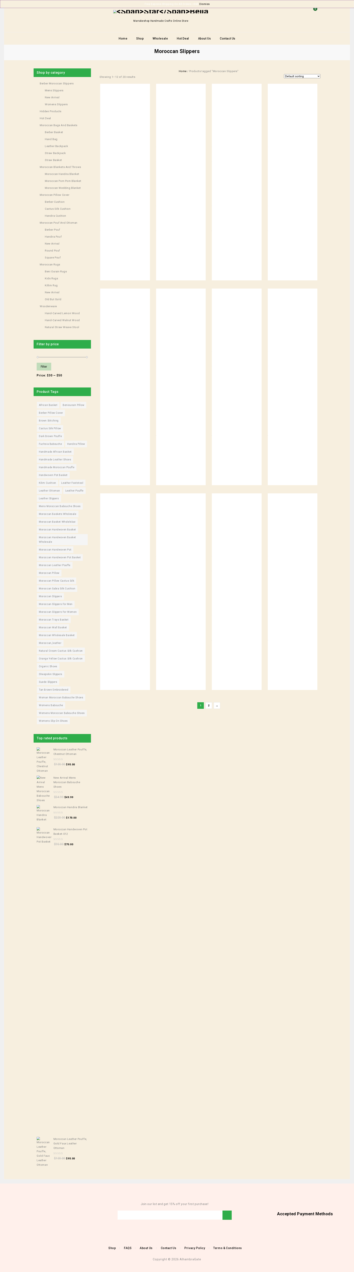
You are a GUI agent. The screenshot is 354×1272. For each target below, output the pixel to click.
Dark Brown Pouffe (50, 436)
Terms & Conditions (227, 1248)
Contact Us (227, 38)
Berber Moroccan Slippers (57, 83)
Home (123, 38)
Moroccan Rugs (50, 264)
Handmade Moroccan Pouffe (56, 467)
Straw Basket (53, 160)
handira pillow (76, 444)
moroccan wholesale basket (57, 635)
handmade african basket (55, 451)
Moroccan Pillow (49, 573)
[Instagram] (40, 1215)
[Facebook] (15, 1215)
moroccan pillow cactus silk (56, 580)
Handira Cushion (55, 215)
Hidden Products (50, 111)
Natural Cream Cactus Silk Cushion (61, 650)
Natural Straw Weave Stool (62, 327)
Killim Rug (51, 285)
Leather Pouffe (74, 490)
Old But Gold (53, 299)
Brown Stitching (49, 420)
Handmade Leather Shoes (55, 459)
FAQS (128, 1248)
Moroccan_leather (50, 643)
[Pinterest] (34, 1215)
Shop (140, 38)
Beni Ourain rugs (56, 271)
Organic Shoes (48, 666)
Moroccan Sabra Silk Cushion (57, 588)
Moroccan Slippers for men (56, 604)
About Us (204, 38)
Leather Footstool (72, 482)
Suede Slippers (48, 682)
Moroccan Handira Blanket (62, 174)
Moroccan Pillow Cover (54, 194)
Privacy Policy (194, 1248)
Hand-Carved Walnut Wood (62, 320)
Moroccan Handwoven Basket (57, 529)
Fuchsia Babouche (50, 444)
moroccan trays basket (54, 619)
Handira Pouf (53, 236)
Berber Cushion (55, 201)
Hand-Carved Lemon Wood (62, 313)
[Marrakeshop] (160, 11)
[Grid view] (140, 77)
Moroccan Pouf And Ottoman (58, 222)
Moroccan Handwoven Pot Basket (60, 557)
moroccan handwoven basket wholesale (57, 539)
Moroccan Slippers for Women (58, 612)
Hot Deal (183, 38)
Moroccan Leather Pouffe (54, 565)
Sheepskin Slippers (50, 674)
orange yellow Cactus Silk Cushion (61, 658)
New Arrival (52, 97)
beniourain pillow (73, 405)
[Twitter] (22, 1215)
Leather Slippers (49, 498)
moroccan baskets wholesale (57, 514)
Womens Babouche (51, 705)
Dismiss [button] (204, 4)
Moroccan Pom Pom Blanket (63, 180)
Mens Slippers (54, 90)
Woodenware (48, 306)
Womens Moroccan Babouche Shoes (62, 713)
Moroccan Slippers (50, 596)
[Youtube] (28, 1215)
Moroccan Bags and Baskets (58, 125)
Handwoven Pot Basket (53, 475)
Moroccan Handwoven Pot (55, 549)
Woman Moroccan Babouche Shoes (61, 697)
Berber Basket (54, 132)
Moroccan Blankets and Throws (60, 167)
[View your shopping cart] (314, 15)
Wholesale (160, 38)
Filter (44, 366)
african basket (48, 405)
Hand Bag (51, 139)
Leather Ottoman (49, 490)
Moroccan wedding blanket (63, 187)
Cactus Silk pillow (50, 428)
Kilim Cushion (47, 482)
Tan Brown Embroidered (53, 689)
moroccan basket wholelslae (57, 521)
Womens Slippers (56, 104)
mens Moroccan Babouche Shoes (60, 506)
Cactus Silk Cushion (57, 208)
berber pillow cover (51, 412)
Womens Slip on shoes (53, 720)
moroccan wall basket (53, 627)
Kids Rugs (51, 278)
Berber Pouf (52, 229)
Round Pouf (52, 250)
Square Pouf (53, 257)
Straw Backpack (55, 153)
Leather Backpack (56, 146)
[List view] (146, 77)
